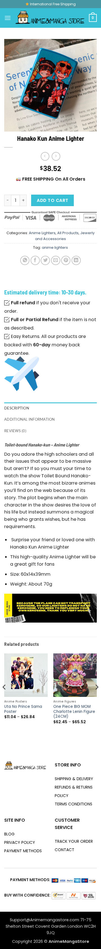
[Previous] (4, 698)
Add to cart (52, 200)
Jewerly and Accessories (65, 235)
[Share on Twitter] (45, 260)
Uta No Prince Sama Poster (23, 709)
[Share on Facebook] (35, 260)
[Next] (96, 698)
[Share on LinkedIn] (76, 260)
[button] (7, 18)
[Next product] (45, 156)
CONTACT (64, 850)
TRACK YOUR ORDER (74, 841)
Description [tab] (16, 408)
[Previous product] (56, 156)
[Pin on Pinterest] (65, 260)
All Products (68, 233)
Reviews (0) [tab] (15, 431)
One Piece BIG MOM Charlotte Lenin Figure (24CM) (74, 711)
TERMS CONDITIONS (73, 804)
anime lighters (55, 247)
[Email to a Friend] (55, 260)
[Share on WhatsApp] (24, 260)
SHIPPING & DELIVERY (74, 779)
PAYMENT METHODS (23, 851)
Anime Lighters (42, 233)
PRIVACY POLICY (19, 842)
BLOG (9, 834)
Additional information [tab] (29, 419)
